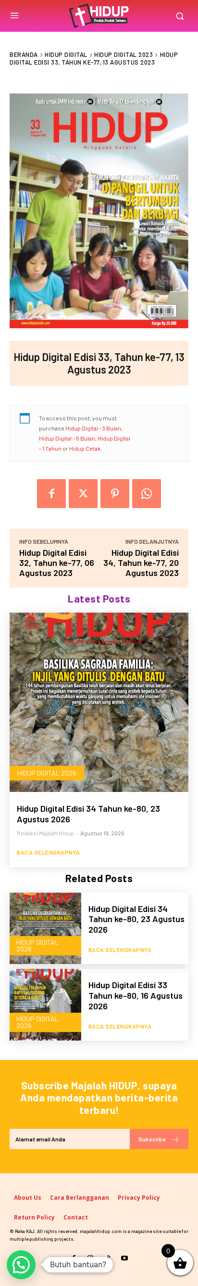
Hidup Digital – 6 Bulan (67, 438)
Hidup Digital (66, 54)
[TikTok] (107, 1258)
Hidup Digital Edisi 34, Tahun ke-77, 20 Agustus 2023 (141, 562)
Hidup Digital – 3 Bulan (93, 428)
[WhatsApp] (146, 493)
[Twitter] (83, 493)
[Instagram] (91, 1258)
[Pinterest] (114, 493)
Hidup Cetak (84, 448)
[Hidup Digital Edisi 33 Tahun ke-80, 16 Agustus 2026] (45, 1005)
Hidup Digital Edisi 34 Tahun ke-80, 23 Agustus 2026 (88, 813)
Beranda (24, 54)
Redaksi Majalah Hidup (45, 833)
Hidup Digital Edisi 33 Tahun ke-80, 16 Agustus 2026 (135, 995)
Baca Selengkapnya (48, 852)
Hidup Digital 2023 (123, 54)
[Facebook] (51, 493)
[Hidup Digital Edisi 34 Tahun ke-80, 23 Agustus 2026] (99, 702)
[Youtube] (124, 1258)
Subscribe (151, 1139)
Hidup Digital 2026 (46, 773)
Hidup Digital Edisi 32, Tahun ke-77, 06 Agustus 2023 (56, 562)
